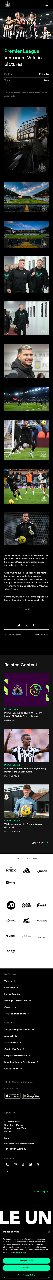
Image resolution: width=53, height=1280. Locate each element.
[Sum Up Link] (11, 882)
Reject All (27, 1267)
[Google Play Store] (31, 1096)
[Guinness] (26, 936)
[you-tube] (15, 1164)
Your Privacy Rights (26, 1274)
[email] (34, 625)
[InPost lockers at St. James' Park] (11, 921)
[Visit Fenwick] (42, 905)
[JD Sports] (11, 905)
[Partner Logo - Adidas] (26, 868)
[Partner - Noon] (42, 868)
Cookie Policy (20, 1252)
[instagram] (23, 1164)
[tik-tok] (7, 1164)
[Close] (49, 1232)
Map (6, 1138)
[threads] (38, 1164)
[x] (26, 625)
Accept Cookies (26, 1260)
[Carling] (26, 921)
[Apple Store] (12, 1096)
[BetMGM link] (26, 905)
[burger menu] (46, 4)
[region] (26, 1254)
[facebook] (18, 625)
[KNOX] (11, 868)
